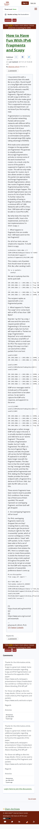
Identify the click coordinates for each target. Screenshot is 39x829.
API (21, 816)
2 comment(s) (12, 71)
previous (8, 20)
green (14, 9)
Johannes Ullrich (13, 67)
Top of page (32, 799)
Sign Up (33, 3)
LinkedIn (20, 627)
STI (9, 627)
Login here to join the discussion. (18, 789)
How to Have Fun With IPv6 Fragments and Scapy (18, 42)
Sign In (25, 3)
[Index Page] (6, 3)
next (14, 20)
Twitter (13, 627)
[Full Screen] (16, 57)
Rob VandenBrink (23, 14)
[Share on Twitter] (29, 57)
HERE (11, 25)
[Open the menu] (36, 8)
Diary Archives (12, 808)
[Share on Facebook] (22, 57)
